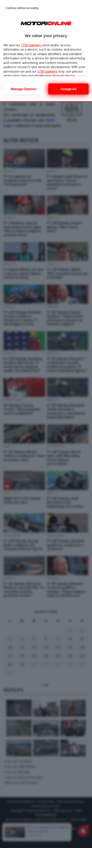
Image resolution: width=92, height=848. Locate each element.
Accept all (68, 89)
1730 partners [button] (31, 45)
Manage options (23, 89)
